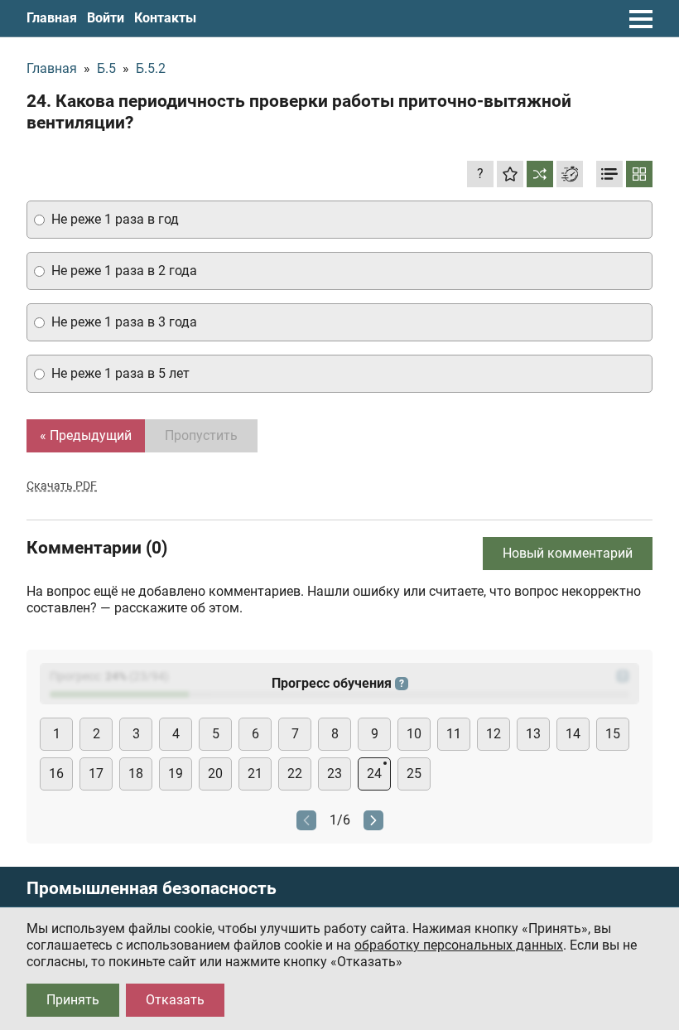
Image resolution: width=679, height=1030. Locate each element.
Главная (51, 18)
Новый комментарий (568, 553)
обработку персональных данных (458, 945)
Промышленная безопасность (151, 888)
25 (414, 773)
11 (453, 734)
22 (294, 773)
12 (493, 734)
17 (96, 773)
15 (612, 734)
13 (533, 734)
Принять (72, 1000)
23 (334, 773)
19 (175, 773)
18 (135, 773)
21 (255, 773)
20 (215, 773)
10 (414, 734)
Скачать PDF (61, 485)
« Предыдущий (86, 435)
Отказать (175, 1000)
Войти (105, 18)
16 (56, 773)
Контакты (165, 18)
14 (573, 734)
